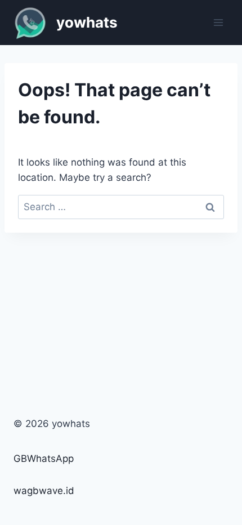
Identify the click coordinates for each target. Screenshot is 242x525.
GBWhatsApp (44, 458)
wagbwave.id (44, 490)
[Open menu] (218, 22)
